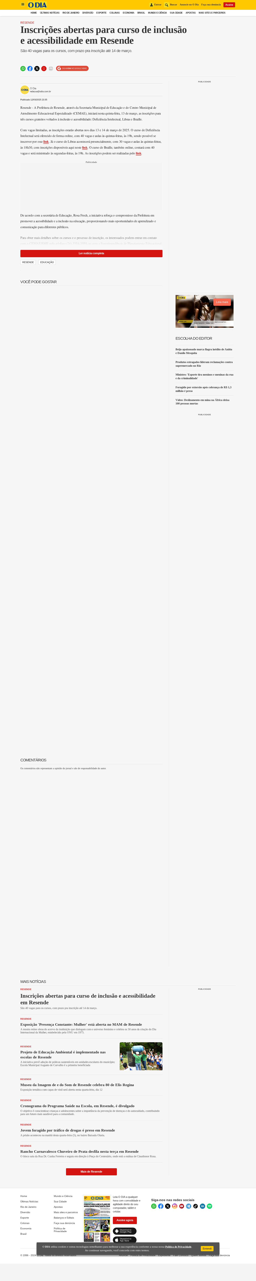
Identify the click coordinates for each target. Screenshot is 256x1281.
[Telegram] (188, 1206)
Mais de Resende (91, 1171)
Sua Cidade (176, 12)
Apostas (191, 12)
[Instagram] (174, 1206)
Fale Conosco (180, 1255)
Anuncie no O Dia (189, 4)
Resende (27, 22)
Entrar (157, 4)
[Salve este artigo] (43, 68)
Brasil (141, 12)
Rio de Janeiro (71, 12)
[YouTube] (181, 1206)
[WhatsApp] (153, 1206)
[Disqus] (91, 816)
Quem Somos (198, 1255)
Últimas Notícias (49, 12)
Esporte (101, 12)
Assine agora (125, 1220)
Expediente (164, 1255)
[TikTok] (195, 1206)
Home (34, 12)
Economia (128, 12)
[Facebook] (160, 1206)
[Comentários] (50, 68)
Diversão (87, 12)
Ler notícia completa (91, 253)
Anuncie (123, 1255)
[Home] (37, 7)
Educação (47, 262)
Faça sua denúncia (211, 4)
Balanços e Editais (64, 1217)
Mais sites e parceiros (66, 1212)
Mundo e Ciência (157, 12)
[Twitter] (167, 1206)
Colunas (115, 12)
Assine (229, 4)
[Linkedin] (202, 1206)
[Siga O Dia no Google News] (72, 68)
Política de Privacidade (60, 1230)
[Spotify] (209, 1206)
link (46, 141)
